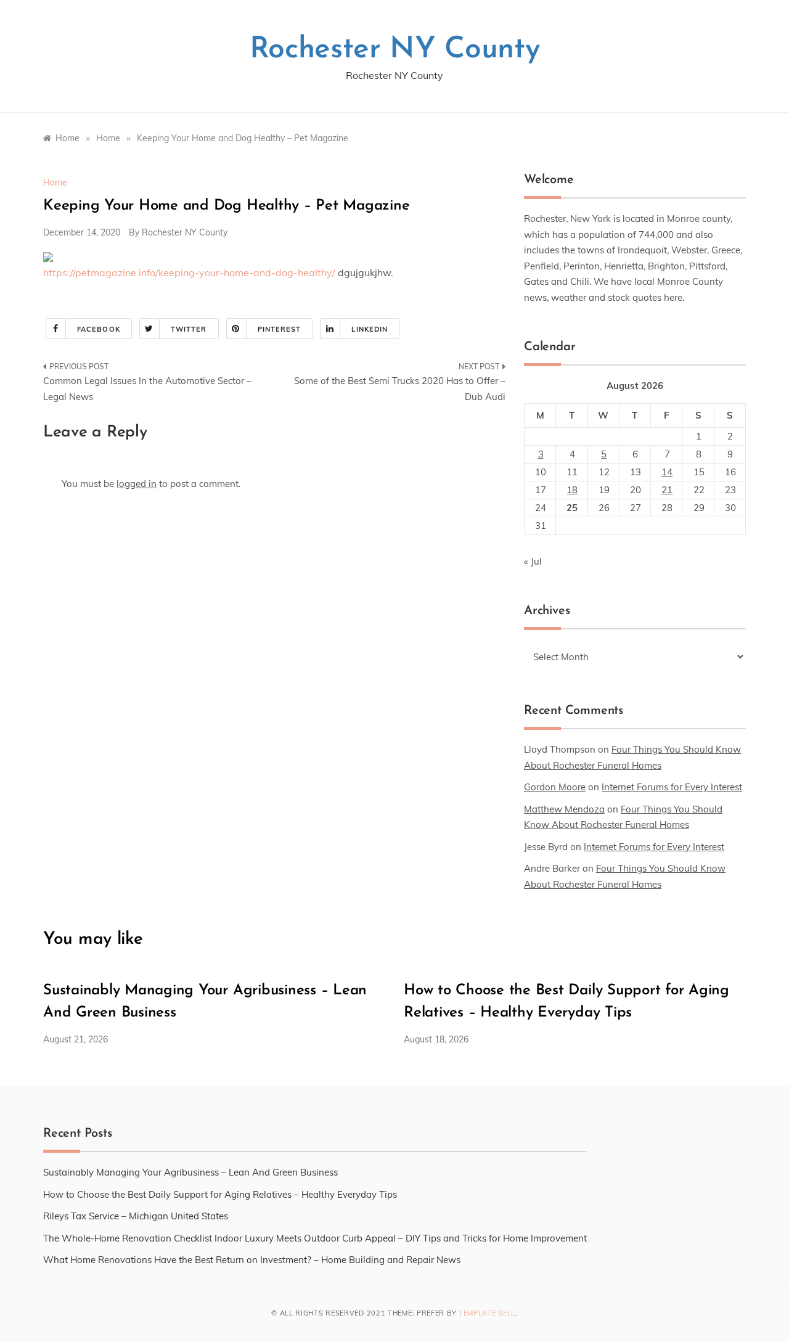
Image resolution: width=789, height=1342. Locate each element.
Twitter (189, 329)
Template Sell (487, 1313)
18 (572, 490)
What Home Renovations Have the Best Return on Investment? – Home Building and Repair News (251, 1260)
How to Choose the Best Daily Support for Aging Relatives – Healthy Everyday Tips (220, 1194)
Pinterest (279, 329)
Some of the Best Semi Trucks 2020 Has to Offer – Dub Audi (399, 389)
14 (666, 472)
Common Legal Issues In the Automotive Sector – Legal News (147, 389)
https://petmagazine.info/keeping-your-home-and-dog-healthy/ (189, 272)
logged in (137, 483)
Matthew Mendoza (564, 809)
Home (55, 182)
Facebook (98, 329)
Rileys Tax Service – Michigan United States (135, 1216)
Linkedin (369, 329)
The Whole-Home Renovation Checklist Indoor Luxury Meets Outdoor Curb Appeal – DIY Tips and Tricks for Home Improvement (315, 1238)
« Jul (533, 561)
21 (666, 490)
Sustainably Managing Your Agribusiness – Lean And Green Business (190, 1172)
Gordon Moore (555, 787)
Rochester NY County (395, 50)
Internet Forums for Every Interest (672, 787)
